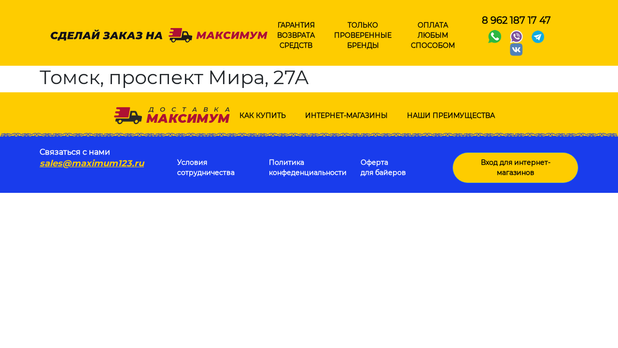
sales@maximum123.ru (92, 163)
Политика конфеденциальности (308, 167)
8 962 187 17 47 (516, 20)
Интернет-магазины (346, 115)
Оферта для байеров (383, 167)
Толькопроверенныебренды (363, 35)
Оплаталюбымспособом (433, 35)
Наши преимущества (451, 115)
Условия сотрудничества (206, 167)
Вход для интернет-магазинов (515, 167)
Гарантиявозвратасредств (296, 35)
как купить (262, 115)
